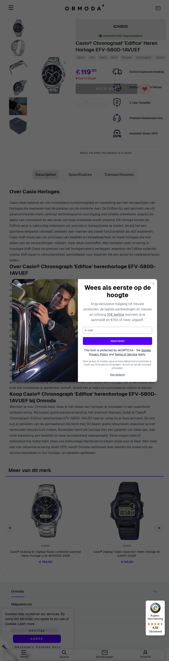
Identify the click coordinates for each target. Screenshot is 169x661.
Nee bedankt (117, 374)
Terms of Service (126, 354)
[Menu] (162, 603)
